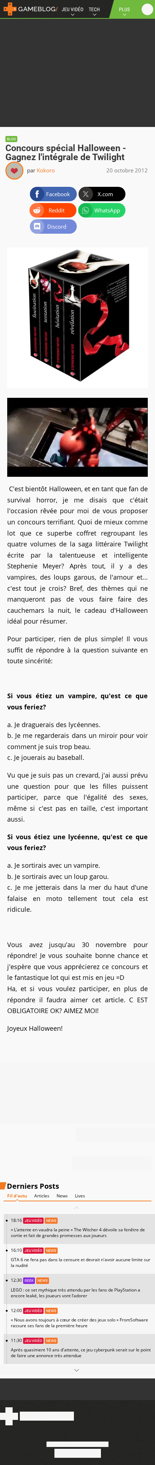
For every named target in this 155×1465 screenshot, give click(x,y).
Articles (41, 1196)
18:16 (78, 1228)
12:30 (75, 1287)
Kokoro (46, 170)
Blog (11, 139)
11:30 (81, 1348)
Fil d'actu (17, 1196)
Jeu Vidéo (72, 9)
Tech (94, 9)
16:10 (80, 1257)
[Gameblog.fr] (29, 9)
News (62, 1196)
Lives (80, 1196)
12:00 (79, 1318)
